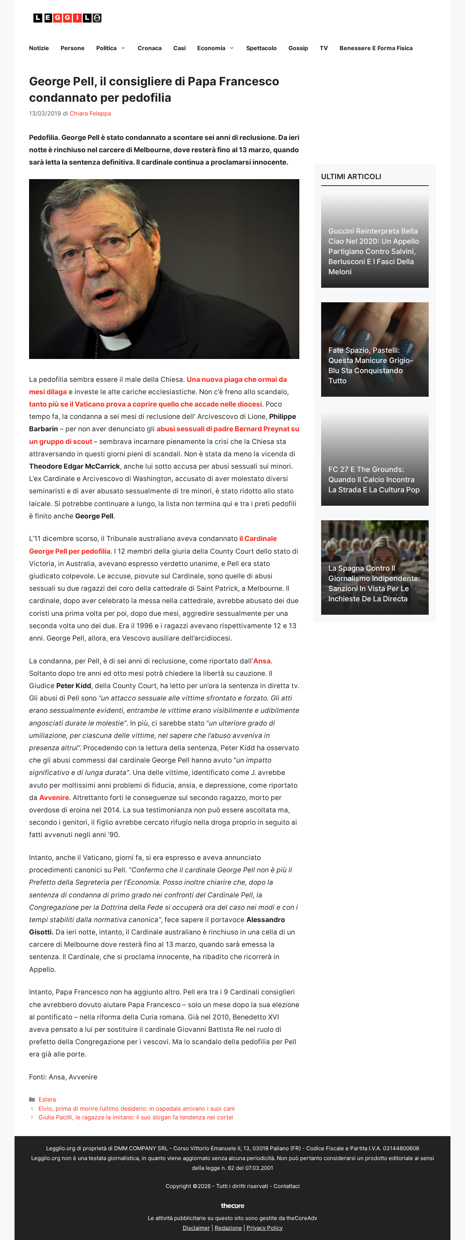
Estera (47, 1099)
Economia (211, 48)
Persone (73, 48)
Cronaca (150, 48)
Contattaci (287, 1186)
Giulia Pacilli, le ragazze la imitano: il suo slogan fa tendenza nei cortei (136, 1117)
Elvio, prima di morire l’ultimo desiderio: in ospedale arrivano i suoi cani (137, 1108)
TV (324, 48)
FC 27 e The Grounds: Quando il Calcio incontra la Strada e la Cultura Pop (374, 479)
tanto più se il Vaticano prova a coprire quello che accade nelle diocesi (145, 404)
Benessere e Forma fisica (376, 48)
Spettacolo (261, 48)
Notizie (39, 48)
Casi (179, 48)
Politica (106, 48)
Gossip (298, 48)
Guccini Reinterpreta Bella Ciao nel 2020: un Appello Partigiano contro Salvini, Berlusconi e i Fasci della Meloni (373, 251)
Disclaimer (196, 1227)
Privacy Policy (265, 1227)
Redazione (228, 1227)
